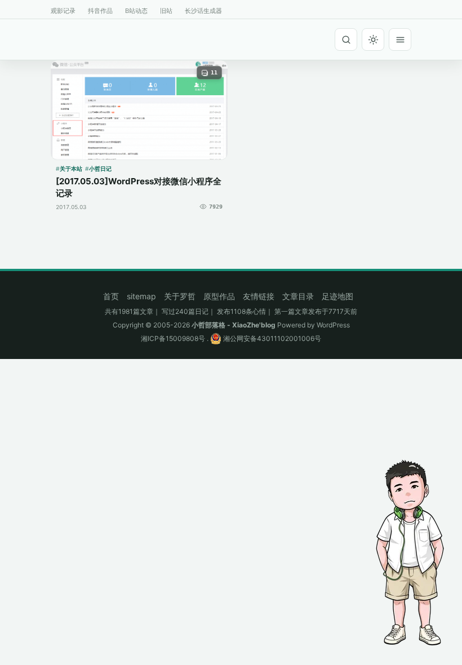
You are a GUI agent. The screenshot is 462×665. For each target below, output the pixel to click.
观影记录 (63, 11)
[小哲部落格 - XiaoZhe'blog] (55, 37)
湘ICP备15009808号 (173, 338)
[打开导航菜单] (400, 39)
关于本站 (71, 168)
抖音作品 (100, 11)
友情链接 (258, 296)
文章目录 (298, 296)
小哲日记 (100, 168)
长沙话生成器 (203, 11)
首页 (111, 296)
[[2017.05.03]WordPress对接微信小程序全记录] (139, 109)
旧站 (166, 11)
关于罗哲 (180, 296)
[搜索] (346, 39)
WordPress (333, 325)
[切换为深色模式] (373, 39)
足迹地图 (337, 296)
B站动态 (136, 11)
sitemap (141, 296)
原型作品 (219, 296)
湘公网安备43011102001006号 (271, 338)
